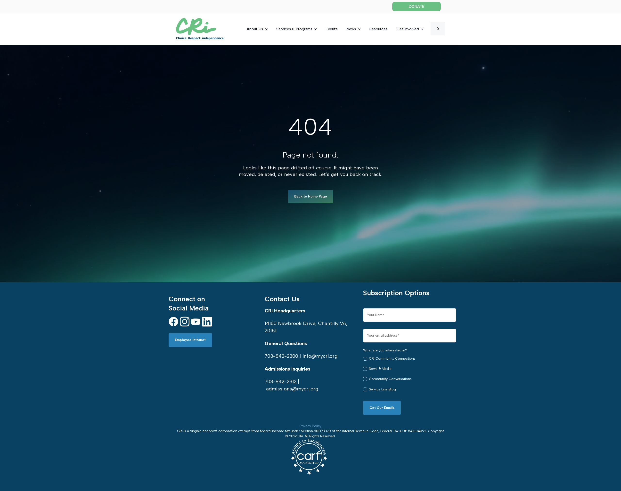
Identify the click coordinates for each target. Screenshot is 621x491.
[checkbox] (409, 374)
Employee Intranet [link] (190, 340)
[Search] (438, 28)
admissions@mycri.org (292, 389)
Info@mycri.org (319, 356)
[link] (200, 29)
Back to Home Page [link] (310, 196)
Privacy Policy (310, 426)
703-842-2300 (281, 356)
